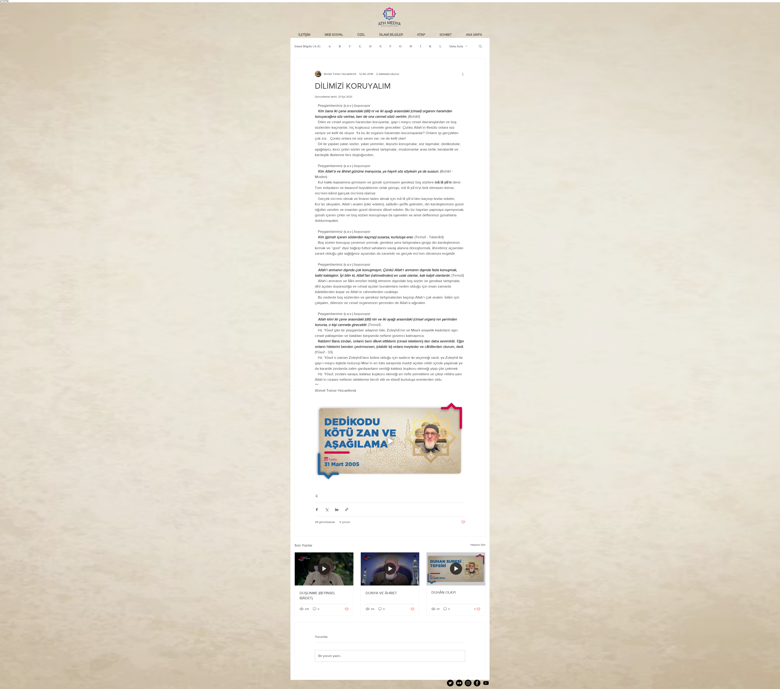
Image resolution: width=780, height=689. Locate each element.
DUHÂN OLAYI (443, 592)
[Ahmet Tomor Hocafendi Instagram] (468, 683)
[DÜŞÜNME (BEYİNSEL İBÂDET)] (324, 568)
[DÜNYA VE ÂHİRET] (390, 568)
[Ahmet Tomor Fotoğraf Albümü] (459, 683)
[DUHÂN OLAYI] (456, 568)
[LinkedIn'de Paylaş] (337, 509)
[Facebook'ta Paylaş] (317, 509)
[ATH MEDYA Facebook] (477, 683)
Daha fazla (456, 46)
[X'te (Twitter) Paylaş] (327, 509)
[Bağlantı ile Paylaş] (347, 509)
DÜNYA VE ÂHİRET (381, 593)
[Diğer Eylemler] (462, 73)
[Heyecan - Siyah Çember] (450, 683)
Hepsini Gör (477, 544)
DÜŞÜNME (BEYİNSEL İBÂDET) (317, 595)
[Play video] (390, 441)
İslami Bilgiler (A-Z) (307, 46)
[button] (445, 34)
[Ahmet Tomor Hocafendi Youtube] (486, 683)
